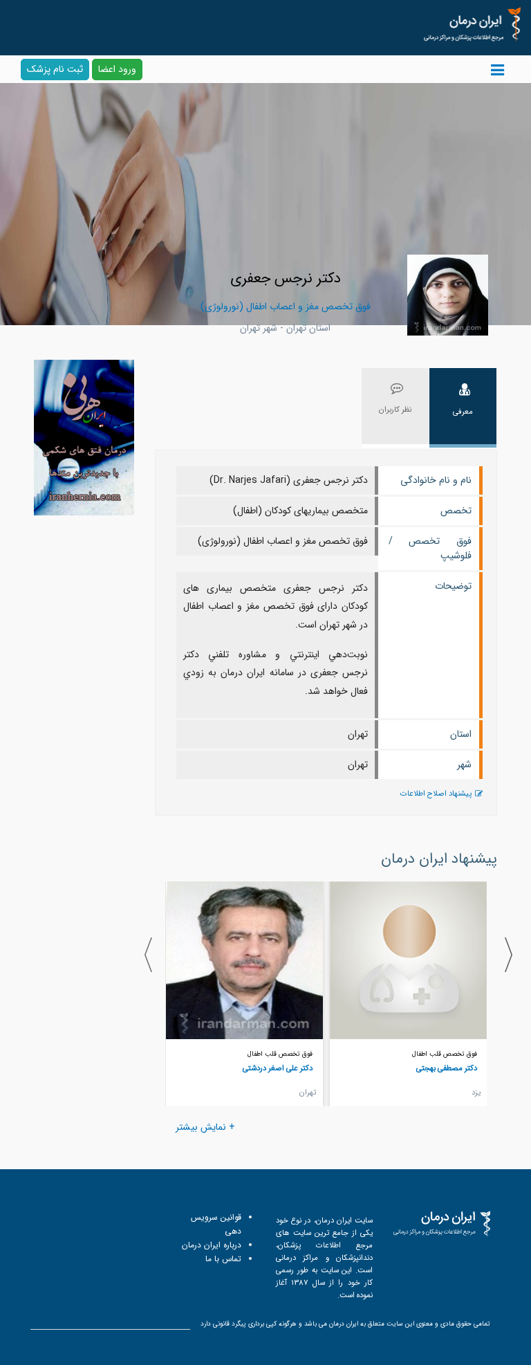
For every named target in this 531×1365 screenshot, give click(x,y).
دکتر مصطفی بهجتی (446, 1068)
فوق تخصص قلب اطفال (444, 1054)
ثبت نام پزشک (55, 69)
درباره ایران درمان (211, 1245)
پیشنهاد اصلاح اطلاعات (436, 794)
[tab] (462, 408)
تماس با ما (223, 1258)
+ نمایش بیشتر (205, 1127)
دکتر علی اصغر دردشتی (278, 1068)
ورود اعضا (117, 69)
